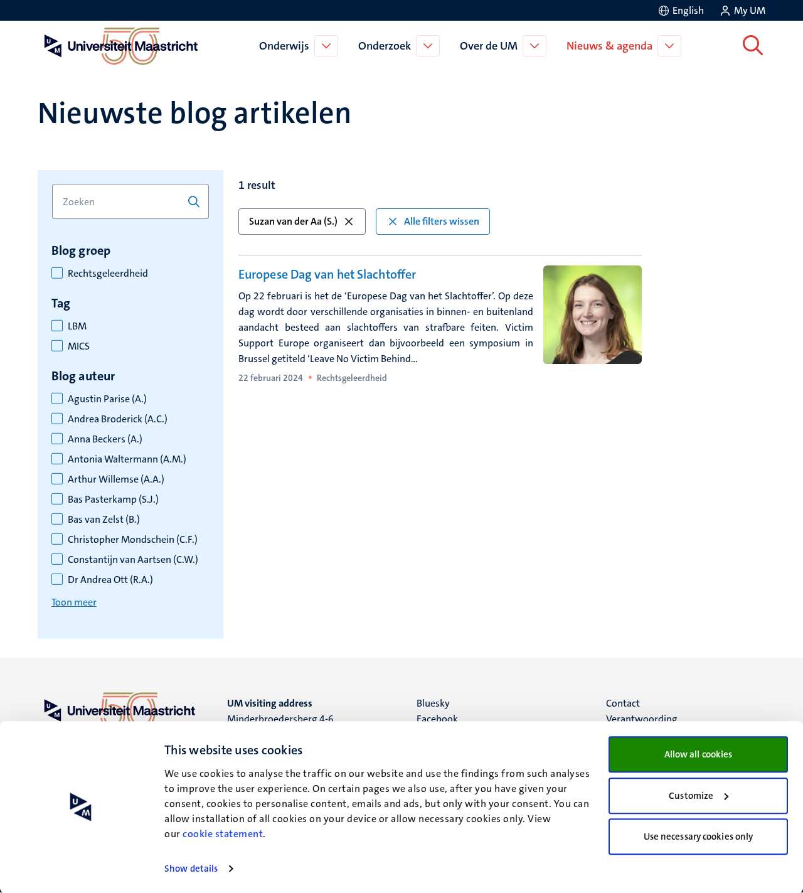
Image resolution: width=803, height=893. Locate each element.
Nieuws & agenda (609, 45)
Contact (623, 703)
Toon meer (74, 602)
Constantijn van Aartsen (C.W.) (133, 560)
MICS (79, 346)
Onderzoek (384, 45)
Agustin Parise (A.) (107, 399)
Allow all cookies (698, 754)
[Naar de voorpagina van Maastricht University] (118, 46)
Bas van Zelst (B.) (104, 520)
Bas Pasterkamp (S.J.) (113, 500)
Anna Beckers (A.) (105, 439)
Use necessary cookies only (698, 836)
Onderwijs (284, 45)
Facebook (437, 718)
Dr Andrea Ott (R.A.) (110, 580)
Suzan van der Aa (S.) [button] (293, 221)
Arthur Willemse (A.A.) (116, 479)
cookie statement (223, 833)
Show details (191, 868)
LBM (77, 326)
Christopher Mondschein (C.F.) (133, 540)
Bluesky (433, 703)
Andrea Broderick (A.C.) (118, 419)
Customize (691, 795)
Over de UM (489, 45)
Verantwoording (642, 718)
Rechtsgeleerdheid (108, 274)
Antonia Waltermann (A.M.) (127, 459)
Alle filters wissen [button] (441, 221)
